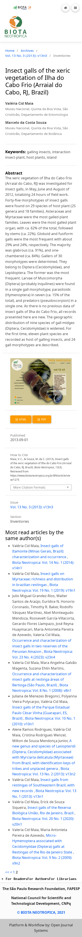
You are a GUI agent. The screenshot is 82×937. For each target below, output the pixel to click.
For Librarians (63, 879)
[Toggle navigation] (75, 8)
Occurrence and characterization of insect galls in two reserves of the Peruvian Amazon (41, 646)
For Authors (38, 879)
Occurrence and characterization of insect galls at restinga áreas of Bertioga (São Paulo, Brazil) (41, 679)
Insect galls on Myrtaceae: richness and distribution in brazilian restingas (42, 579)
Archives (27, 50)
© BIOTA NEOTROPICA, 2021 (41, 912)
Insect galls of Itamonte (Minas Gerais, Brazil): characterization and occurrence (39, 551)
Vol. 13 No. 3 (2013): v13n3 (26, 55)
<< (7, 872)
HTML (22, 419)
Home (9, 50)
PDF (43, 419)
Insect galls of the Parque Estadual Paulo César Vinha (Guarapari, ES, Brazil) (41, 713)
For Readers (16, 879)
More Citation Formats (29, 487)
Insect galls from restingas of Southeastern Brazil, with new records (43, 785)
